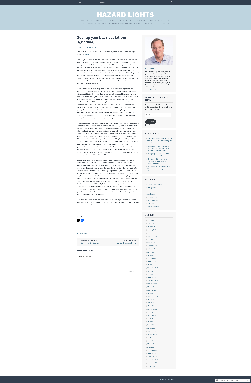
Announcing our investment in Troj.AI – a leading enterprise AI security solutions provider (158, 148)
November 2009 (152, 360)
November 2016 (152, 280)
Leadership (151, 194)
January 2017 (151, 277)
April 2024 (151, 223)
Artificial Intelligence (154, 184)
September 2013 (152, 309)
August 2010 (151, 337)
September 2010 (152, 334)
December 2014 (152, 296)
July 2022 (150, 239)
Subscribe (150, 122)
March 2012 (151, 322)
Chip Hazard (92, 47)
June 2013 (150, 312)
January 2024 (151, 230)
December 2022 (152, 236)
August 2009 (151, 366)
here (87, 54)
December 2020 (152, 246)
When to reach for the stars (89, 242)
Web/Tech (150, 203)
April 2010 (151, 347)
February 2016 (152, 290)
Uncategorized (83, 233)
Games (149, 191)
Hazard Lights (125, 15)
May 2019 (150, 252)
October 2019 (151, 249)
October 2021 (151, 242)
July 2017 (150, 271)
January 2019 (151, 261)
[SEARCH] (171, 2)
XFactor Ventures (153, 207)
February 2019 (152, 258)
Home (80, 2)
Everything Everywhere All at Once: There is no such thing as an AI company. (159, 169)
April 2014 (151, 303)
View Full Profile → (151, 89)
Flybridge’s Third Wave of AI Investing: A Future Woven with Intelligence (157, 161)
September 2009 (152, 363)
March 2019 (151, 255)
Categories (100, 2)
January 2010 (151, 353)
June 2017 (150, 274)
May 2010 (150, 344)
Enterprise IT (151, 188)
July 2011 (150, 325)
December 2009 (152, 357)
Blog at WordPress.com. (167, 379)
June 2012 (150, 318)
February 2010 (152, 350)
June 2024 (150, 220)
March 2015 (151, 293)
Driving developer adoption (126, 242)
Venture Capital (152, 200)
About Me (89, 2)
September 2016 (152, 284)
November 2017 (152, 268)
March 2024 (151, 227)
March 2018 (151, 265)
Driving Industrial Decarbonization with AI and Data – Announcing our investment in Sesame (159, 141)
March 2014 (151, 306)
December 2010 (152, 331)
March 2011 (151, 328)
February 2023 (152, 233)
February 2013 (152, 315)
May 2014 (150, 300)
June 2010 (150, 341)
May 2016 (150, 287)
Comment (132, 271)
